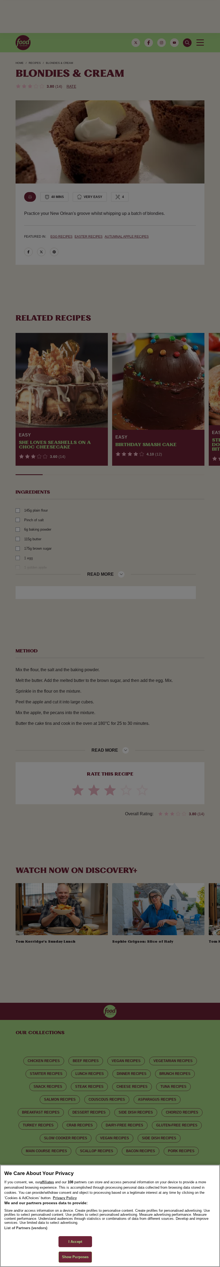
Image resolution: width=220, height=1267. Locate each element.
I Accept (75, 1242)
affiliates (47, 1182)
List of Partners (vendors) (25, 1228)
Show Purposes (75, 1257)
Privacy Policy (65, 1198)
